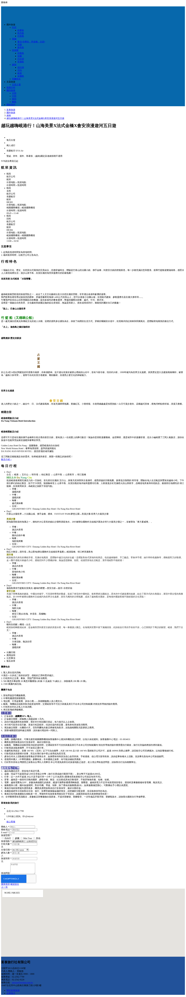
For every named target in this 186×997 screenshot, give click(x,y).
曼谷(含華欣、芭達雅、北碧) (31, 42)
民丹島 (20, 33)
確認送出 (14, 884)
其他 (37, 838)
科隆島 (20, 53)
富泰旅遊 (11, 110)
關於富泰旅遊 (13, 990)
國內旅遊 (11, 90)
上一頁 (4, 887)
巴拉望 (20, 59)
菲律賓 (15, 50)
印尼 (14, 27)
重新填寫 (5, 884)
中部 (14, 96)
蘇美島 (20, 47)
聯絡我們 (11, 104)
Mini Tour (28, 838)
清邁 (19, 44)
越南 (14, 64)
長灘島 (20, 62)
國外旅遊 (11, 112)
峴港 (19, 73)
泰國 (14, 39)
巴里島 (20, 36)
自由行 (8, 838)
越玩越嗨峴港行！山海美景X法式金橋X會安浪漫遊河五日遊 (35, 118)
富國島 (20, 76)
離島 (14, 102)
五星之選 (16, 84)
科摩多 (20, 30)
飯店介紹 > (6, 459)
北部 (14, 93)
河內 (19, 70)
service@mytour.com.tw (22, 982)
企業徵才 (11, 993)
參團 (17, 838)
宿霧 (19, 56)
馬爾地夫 (16, 79)
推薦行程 (11, 87)
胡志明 (20, 67)
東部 (14, 99)
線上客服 (11, 822)
